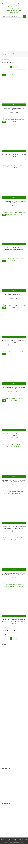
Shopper (14, 842)
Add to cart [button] (14, 244)
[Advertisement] (14, 36)
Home (4, 53)
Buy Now (14, 104)
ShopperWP (23, 842)
